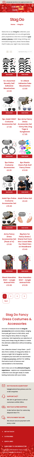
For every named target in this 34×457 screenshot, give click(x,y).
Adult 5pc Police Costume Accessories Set (9, 201)
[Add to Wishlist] (14, 60)
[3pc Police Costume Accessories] (9, 147)
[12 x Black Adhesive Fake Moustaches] (25, 65)
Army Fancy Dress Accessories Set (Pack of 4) (9, 238)
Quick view (14, 63)
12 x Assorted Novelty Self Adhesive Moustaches (9, 85)
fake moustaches (10, 359)
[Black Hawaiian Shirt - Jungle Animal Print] (9, 262)
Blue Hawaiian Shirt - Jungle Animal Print (25, 280)
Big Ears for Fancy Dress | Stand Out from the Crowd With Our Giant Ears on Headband (25, 240)
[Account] (6, 8)
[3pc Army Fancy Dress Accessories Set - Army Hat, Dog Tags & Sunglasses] (25, 103)
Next (6, 301)
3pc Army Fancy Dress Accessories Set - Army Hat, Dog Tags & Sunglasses (25, 125)
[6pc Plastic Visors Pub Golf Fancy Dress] (25, 147)
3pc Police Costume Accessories (9, 165)
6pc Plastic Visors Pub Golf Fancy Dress (25, 165)
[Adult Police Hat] (25, 182)
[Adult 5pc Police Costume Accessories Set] (9, 182)
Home (13, 24)
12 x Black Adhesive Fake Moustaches (24, 83)
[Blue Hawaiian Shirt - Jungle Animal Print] (25, 262)
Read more (9, 74)
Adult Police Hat (25, 198)
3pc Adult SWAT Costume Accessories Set (9, 121)
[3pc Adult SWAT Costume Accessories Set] (9, 103)
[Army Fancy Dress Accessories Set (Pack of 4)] (9, 218)
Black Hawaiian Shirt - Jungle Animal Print (9, 280)
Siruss (19, 452)
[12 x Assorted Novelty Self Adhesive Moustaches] (9, 65)
